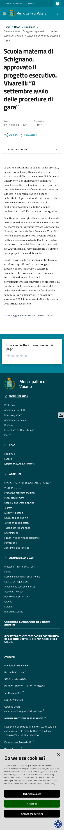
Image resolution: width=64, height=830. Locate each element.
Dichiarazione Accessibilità (17, 742)
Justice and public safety (16, 523)
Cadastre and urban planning (19, 503)
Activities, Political (13, 591)
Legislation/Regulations (16, 581)
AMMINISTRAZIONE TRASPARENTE (23, 718)
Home (7, 27)
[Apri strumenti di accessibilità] (58, 824)
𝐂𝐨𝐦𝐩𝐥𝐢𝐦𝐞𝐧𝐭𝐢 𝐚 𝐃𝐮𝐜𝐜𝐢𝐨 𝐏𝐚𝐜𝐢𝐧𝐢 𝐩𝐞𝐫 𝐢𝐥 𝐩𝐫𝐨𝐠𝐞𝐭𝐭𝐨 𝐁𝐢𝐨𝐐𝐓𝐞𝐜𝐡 (27, 623)
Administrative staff (14, 410)
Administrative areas (15, 420)
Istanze (8, 601)
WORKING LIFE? (12, 488)
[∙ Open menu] (4, 13)
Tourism (8, 508)
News (17, 27)
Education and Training (16, 518)
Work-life (15, 474)
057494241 (14, 693)
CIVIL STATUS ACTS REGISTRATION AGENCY (27, 483)
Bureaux (8, 425)
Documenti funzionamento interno (22, 576)
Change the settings (32, 814)
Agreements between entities (19, 586)
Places (7, 435)
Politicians (9, 405)
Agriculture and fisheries (16, 548)
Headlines (29, 27)
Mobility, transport (13, 513)
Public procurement (14, 498)
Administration (18, 396)
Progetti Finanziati (13, 611)
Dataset (8, 606)
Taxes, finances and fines (17, 528)
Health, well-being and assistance (22, 538)
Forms (7, 571)
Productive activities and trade (20, 493)
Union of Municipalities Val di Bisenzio (19, 3)
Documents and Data (21, 557)
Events (8, 459)
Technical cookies (32, 794)
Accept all (32, 804)
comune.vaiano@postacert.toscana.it (23, 711)
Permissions (10, 543)
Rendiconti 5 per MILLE (16, 596)
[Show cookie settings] (61, 415)
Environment (11, 533)
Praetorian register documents (20, 566)
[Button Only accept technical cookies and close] (59, 755)
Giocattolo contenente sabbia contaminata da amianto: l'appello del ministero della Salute (31, 639)
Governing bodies (13, 415)
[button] (56, 13)
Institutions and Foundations (19, 430)
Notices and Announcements (19, 464)
